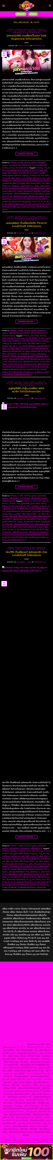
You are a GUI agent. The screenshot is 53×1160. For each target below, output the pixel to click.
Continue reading (26, 154)
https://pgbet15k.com (34, 977)
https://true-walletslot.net (16, 1006)
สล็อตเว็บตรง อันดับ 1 (36, 527)
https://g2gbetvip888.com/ (38, 1021)
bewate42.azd (39, 46)
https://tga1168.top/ (36, 988)
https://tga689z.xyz (11, 968)
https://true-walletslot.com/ (39, 1041)
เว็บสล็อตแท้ (12, 887)
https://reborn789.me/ (38, 1006)
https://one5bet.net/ (17, 1000)
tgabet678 (40, 29)
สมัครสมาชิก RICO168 (20, 181)
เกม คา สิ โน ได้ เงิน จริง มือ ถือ (37, 367)
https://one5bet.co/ (36, 1000)
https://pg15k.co (42, 974)
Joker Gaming (22, 170)
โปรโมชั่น (36, 1140)
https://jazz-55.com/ (29, 1018)
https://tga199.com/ (16, 1003)
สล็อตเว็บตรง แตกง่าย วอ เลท (39, 196)
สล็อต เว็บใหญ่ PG (41, 348)
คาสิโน (21, 1140)
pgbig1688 (25, 503)
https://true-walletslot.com (18, 1015)
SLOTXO (29, 173)
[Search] (50, 5)
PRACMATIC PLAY (9, 506)
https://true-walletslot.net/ (14, 1041)
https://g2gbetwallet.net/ (38, 1023)
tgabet (32, 29)
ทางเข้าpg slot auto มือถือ (39, 175)
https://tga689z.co (36, 965)
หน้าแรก (8, 1140)
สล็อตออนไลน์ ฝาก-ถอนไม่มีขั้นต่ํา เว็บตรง (30, 188)
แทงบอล (25, 32)
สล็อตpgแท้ (15, 186)
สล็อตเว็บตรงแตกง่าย (20, 532)
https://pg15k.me (10, 974)
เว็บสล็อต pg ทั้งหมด (27, 207)
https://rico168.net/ (17, 997)
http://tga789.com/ (35, 985)
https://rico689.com (29, 968)
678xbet (10, 29)
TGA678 (25, 29)
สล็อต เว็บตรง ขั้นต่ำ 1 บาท (35, 183)
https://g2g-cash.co (22, 971)
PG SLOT (32, 170)
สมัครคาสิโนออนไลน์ (29, 346)
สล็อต (15, 1140)
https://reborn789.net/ (36, 1003)
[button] (3, 5)
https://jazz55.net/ (15, 1009)
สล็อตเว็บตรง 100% (20, 196)
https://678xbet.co (15, 994)
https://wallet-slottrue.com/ (39, 1038)
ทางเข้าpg (25, 175)
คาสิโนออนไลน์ (31, 31)
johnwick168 (11, 170)
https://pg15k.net (16, 977)
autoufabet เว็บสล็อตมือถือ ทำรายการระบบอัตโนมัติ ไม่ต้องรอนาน (26, 224)
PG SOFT (41, 338)
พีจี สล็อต (11, 178)
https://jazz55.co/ (17, 1021)
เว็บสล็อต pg (15, 207)
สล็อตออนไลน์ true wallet (29, 186)
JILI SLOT (43, 335)
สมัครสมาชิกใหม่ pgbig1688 (31, 511)
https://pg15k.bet (39, 971)
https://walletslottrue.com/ (14, 1038)
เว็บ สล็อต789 (10, 885)
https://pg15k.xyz (26, 974)
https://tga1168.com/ (34, 982)
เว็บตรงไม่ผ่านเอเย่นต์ (16, 372)
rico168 (18, 29)
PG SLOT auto (41, 170)
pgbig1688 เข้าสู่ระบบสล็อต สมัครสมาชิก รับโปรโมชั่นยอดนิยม (26, 389)
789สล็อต (13, 851)
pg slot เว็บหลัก (31, 338)
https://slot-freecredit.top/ (15, 1044)
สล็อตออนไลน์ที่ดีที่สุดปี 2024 (24, 193)
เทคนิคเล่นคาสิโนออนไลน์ (16, 204)
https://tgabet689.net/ (17, 1035)
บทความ (28, 1140)
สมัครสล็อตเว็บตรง (36, 181)
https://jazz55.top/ (39, 1015)
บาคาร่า (4, 178)
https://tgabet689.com (35, 1032)
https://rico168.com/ (35, 997)
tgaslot (9, 31)
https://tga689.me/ (16, 1032)
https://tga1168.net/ (17, 988)
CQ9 (45, 168)
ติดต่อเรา (45, 1140)
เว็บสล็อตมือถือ (7, 374)
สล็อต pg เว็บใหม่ (19, 183)
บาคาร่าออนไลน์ (42, 31)
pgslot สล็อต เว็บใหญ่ (10, 173)
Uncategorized (19, 31)
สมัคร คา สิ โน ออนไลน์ (24, 178)
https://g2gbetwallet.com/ (15, 1023)
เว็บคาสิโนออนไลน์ (22, 537)
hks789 (20, 851)
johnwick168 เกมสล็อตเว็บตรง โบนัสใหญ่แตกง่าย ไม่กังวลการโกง (26, 37)
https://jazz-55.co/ (12, 1018)
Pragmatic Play (36, 853)
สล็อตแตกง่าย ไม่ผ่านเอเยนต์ (21, 201)
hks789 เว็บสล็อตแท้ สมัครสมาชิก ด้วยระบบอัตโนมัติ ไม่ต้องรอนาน (26, 553)
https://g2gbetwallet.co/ (18, 1029)
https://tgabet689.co (37, 1035)
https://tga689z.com (18, 965)
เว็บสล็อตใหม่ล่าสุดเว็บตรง (23, 374)
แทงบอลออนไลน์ (35, 32)
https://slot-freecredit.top (38, 1012)
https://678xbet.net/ (35, 991)
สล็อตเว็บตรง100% (34, 199)
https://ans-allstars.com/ (35, 994)
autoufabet (34, 335)
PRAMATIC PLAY (19, 341)
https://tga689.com (37, 1029)
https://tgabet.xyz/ (17, 985)
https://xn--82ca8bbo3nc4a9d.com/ (27, 1026)
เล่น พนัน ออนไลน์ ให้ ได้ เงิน (35, 204)
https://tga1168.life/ (17, 991)
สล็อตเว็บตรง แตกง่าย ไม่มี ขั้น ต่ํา (14, 199)
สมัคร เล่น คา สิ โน (39, 178)
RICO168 (22, 173)
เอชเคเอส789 (41, 887)
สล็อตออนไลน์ (17, 32)
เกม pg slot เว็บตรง (33, 879)
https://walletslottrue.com (35, 1009)
